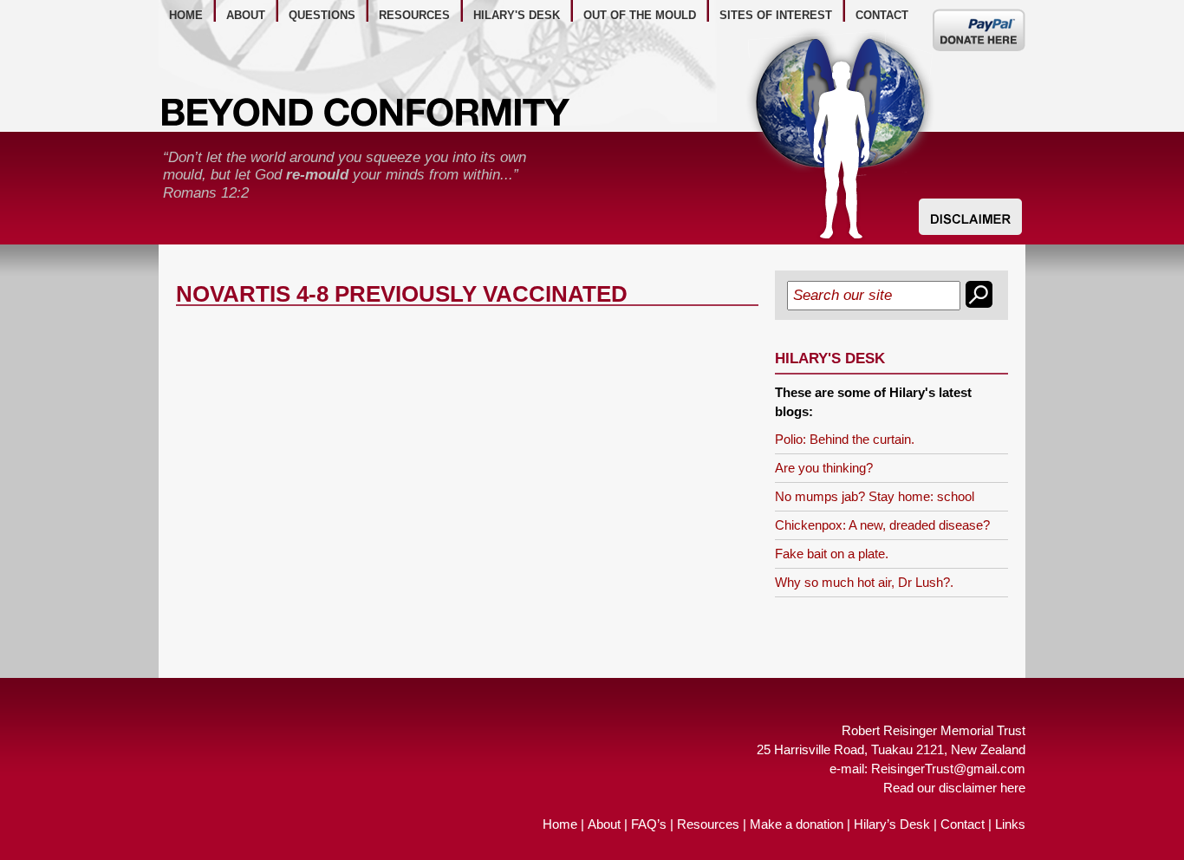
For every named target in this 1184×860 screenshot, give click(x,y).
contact (881, 15)
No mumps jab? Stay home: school (874, 496)
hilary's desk (516, 15)
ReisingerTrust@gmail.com (948, 768)
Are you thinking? (824, 467)
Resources (708, 824)
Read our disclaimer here (954, 787)
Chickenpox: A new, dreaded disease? (882, 525)
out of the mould (639, 15)
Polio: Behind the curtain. (844, 439)
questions (322, 15)
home (186, 15)
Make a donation (796, 824)
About (604, 824)
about (245, 15)
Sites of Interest (775, 15)
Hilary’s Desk (892, 824)
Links (1010, 824)
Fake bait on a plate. (831, 553)
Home (560, 824)
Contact (962, 824)
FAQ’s (649, 824)
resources (414, 15)
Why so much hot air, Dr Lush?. (864, 582)
